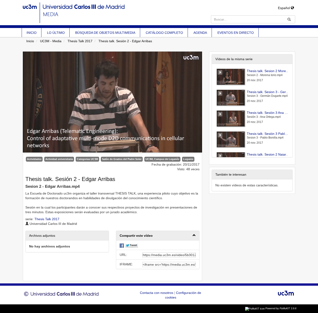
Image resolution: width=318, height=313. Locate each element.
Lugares (188, 159)
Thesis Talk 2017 (80, 41)
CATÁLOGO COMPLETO (164, 33)
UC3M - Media (50, 41)
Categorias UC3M (87, 159)
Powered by (280, 308)
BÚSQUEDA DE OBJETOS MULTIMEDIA (105, 33)
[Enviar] (289, 19)
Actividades (34, 159)
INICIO (32, 33)
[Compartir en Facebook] (122, 245)
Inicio (30, 41)
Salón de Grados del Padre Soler (122, 159)
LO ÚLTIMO (56, 33)
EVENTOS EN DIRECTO (235, 33)
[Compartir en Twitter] (131, 245)
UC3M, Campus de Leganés (162, 159)
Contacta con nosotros (157, 293)
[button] (157, 235)
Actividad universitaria (59, 159)
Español (284, 8)
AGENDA (200, 33)
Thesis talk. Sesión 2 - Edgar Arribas (125, 41)
